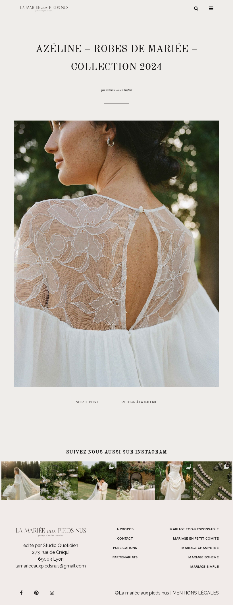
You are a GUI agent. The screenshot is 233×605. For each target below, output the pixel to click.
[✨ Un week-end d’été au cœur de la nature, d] (97, 480)
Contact (125, 539)
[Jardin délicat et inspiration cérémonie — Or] (212, 480)
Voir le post (87, 402)
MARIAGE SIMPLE (204, 567)
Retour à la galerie (139, 402)
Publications (125, 548)
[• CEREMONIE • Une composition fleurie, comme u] (59, 480)
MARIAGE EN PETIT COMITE (196, 539)
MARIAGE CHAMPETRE (200, 548)
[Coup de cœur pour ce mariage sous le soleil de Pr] (174, 480)
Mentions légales (195, 593)
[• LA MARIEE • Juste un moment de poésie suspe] (20, 480)
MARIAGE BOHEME (203, 558)
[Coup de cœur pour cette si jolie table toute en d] (135, 480)
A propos (125, 529)
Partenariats (125, 558)
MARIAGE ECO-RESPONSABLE (194, 529)
